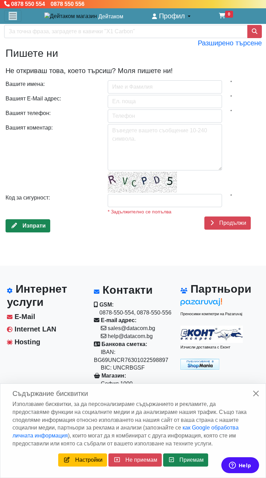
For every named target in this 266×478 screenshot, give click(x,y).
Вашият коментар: (29, 128)
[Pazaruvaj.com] (211, 304)
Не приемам (138, 460)
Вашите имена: (25, 84)
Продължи (230, 223)
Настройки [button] (86, 460)
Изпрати (31, 226)
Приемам (189, 460)
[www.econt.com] (211, 334)
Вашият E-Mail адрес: (33, 98)
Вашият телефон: (28, 113)
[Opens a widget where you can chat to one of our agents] (240, 466)
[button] (171, 16)
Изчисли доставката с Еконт (205, 347)
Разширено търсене (230, 43)
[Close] (256, 393)
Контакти (126, 290)
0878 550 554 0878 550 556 (47, 4)
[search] (254, 31)
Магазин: (113, 376)
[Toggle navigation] (12, 16)
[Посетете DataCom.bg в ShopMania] (199, 364)
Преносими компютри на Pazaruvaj (211, 314)
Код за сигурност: (28, 198)
